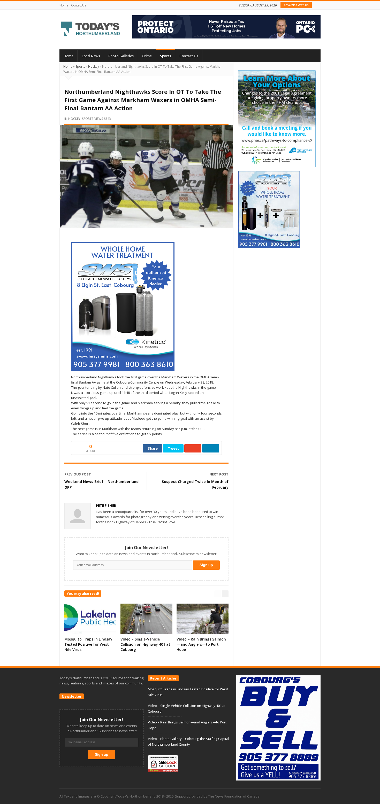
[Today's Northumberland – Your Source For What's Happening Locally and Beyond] (90, 29)
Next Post (219, 474)
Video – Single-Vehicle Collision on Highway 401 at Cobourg (145, 644)
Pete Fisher (106, 505)
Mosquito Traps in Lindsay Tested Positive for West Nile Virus (88, 644)
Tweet (173, 448)
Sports (165, 56)
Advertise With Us (296, 5)
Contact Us (78, 5)
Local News (91, 56)
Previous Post (77, 474)
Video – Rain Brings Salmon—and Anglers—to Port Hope (201, 644)
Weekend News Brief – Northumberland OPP (101, 484)
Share (153, 448)
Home (63, 5)
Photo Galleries (121, 56)
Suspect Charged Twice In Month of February (195, 484)
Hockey (93, 66)
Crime (147, 56)
